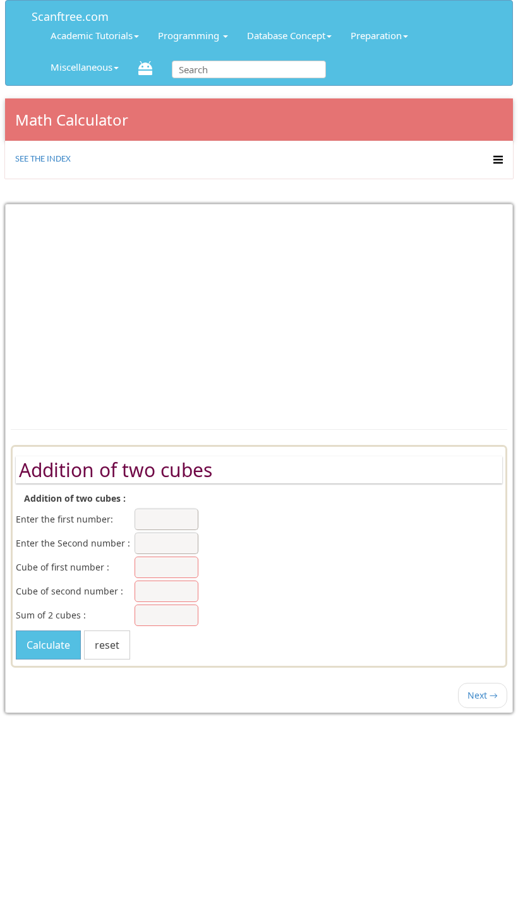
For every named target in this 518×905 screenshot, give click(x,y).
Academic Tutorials (92, 35)
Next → (482, 695)
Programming (190, 35)
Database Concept (286, 35)
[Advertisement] (259, 310)
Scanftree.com (70, 14)
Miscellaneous (81, 67)
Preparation (376, 35)
